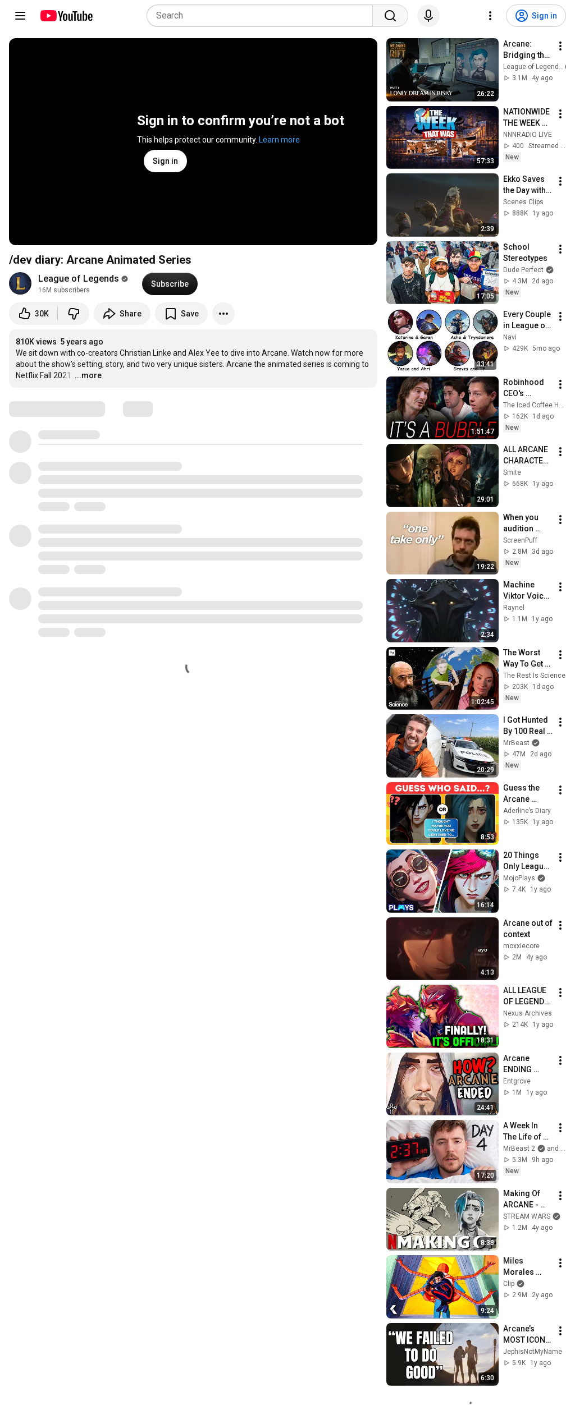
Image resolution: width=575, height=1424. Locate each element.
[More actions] (223, 313)
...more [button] (88, 375)
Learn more (279, 139)
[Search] (390, 15)
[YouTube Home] (66, 15)
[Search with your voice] (428, 15)
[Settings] (490, 15)
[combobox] (263, 15)
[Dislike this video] (73, 313)
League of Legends (78, 278)
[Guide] (20, 15)
